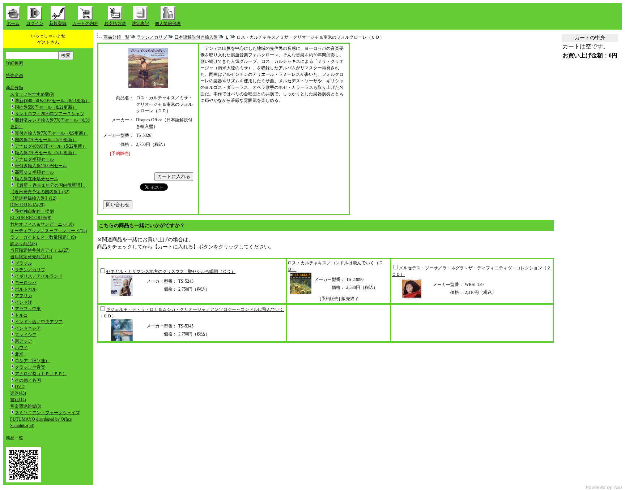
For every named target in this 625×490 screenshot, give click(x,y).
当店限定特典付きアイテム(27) (39, 250)
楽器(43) (18, 393)
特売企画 (14, 75)
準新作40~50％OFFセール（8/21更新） (52, 100)
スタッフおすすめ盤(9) (32, 94)
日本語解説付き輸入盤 (196, 37)
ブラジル (23, 263)
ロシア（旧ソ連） (32, 360)
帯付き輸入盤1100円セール (41, 165)
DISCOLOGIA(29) (27, 204)
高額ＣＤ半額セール (34, 172)
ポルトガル (26, 289)
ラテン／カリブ (30, 269)
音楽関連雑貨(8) (25, 406)
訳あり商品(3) (23, 243)
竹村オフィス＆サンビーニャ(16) (42, 224)
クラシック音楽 (30, 367)
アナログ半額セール (34, 159)
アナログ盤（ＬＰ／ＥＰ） (41, 373)
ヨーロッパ (26, 282)
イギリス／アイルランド (39, 276)
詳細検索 (14, 63)
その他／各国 (28, 380)
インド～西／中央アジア (39, 321)
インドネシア (28, 328)
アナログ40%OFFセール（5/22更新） (50, 146)
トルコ (21, 315)
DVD (20, 386)
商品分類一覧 (116, 37)
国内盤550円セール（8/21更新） (46, 107)
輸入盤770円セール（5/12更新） (46, 152)
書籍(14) (18, 399)
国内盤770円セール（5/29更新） (46, 139)
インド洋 (23, 302)
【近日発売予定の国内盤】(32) (39, 191)
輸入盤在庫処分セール (36, 178)
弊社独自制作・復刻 (34, 211)
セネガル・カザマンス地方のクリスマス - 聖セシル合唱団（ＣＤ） (170, 271)
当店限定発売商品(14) (31, 256)
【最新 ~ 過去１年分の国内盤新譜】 (50, 185)
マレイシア (26, 334)
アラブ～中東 (28, 308)
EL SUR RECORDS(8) (30, 217)
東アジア (23, 341)
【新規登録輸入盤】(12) (33, 198)
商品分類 (14, 87)
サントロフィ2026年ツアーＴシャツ (49, 113)
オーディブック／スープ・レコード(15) (48, 230)
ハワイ (21, 347)
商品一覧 (14, 438)
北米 (19, 354)
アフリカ (23, 295)
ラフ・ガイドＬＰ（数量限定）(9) (43, 237)
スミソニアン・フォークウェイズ (47, 412)
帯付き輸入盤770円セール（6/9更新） (51, 133)
